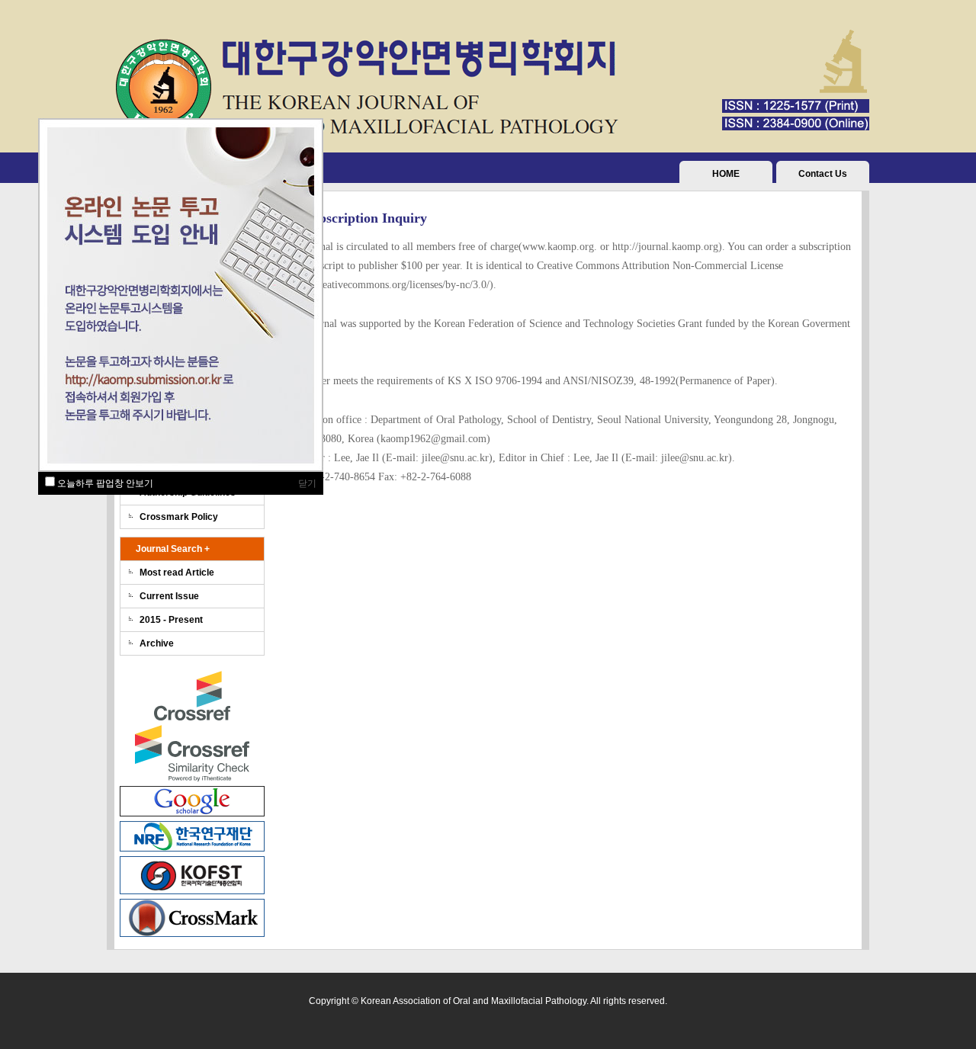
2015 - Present (171, 619)
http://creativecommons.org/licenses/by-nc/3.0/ (389, 284)
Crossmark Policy (179, 517)
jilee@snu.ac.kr (455, 458)
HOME (726, 173)
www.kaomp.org (558, 246)
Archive (157, 643)
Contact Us (822, 173)
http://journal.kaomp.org (665, 246)
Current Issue (169, 596)
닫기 (307, 483)
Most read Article (177, 572)
